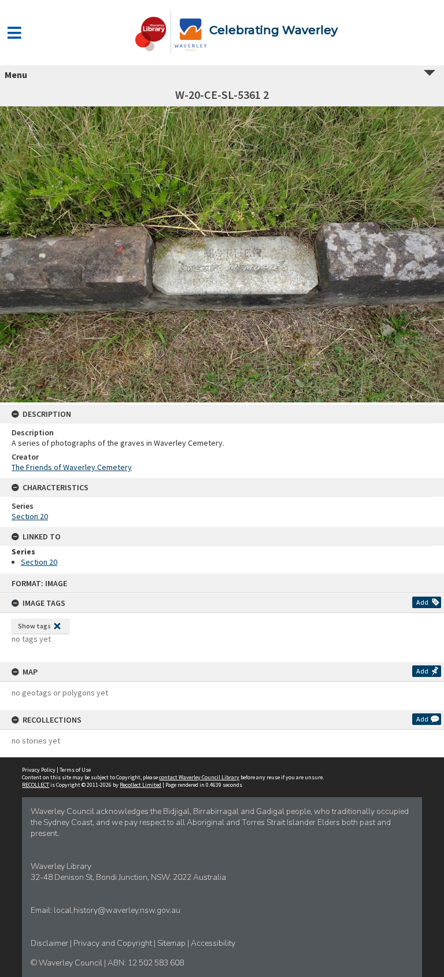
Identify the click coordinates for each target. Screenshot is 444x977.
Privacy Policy (39, 770)
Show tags (34, 625)
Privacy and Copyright (113, 943)
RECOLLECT (35, 785)
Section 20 (30, 516)
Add (422, 602)
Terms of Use (75, 770)
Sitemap (172, 943)
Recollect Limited (140, 785)
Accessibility (213, 943)
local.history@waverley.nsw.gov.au (117, 910)
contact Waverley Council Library (199, 777)
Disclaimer (50, 943)
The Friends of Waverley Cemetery (72, 467)
